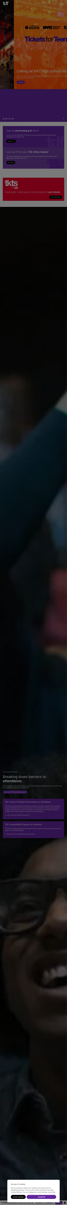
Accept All (41, 1197)
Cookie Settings (18, 1197)
